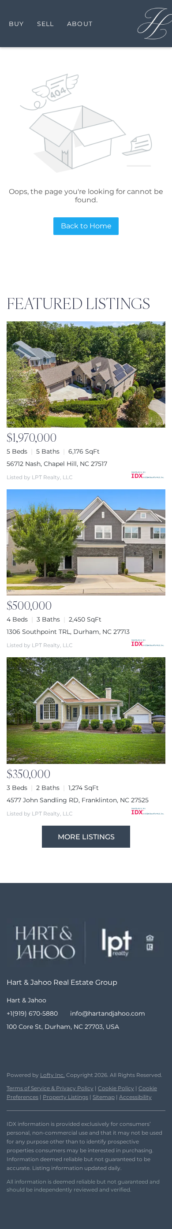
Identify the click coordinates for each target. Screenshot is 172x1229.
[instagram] (48, 1046)
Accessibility (135, 1097)
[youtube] (66, 1046)
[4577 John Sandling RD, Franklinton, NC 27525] (86, 710)
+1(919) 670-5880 (32, 1013)
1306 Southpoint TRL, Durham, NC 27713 (68, 632)
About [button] (80, 24)
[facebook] (13, 1046)
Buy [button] (16, 24)
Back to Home (86, 226)
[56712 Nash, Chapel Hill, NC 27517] (86, 374)
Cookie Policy (116, 1088)
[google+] (83, 1046)
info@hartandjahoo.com (107, 1013)
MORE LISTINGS (86, 837)
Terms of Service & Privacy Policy (50, 1088)
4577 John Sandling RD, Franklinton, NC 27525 (78, 800)
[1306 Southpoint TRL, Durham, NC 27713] (86, 542)
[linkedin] (30, 1046)
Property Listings (65, 1097)
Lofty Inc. (52, 1075)
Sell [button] (45, 24)
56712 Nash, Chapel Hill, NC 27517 (57, 464)
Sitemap (104, 1097)
